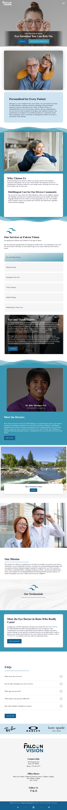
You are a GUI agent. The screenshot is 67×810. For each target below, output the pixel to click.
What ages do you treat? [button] (13, 691)
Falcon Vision (52, 627)
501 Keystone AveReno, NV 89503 (33, 763)
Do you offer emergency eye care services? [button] (19, 684)
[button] (64, 3)
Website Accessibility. (52, 803)
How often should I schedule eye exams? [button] (18, 706)
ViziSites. (36, 803)
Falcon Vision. (17, 803)
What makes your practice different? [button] (17, 699)
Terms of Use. (42, 803)
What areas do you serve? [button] (13, 676)
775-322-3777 (11, 636)
